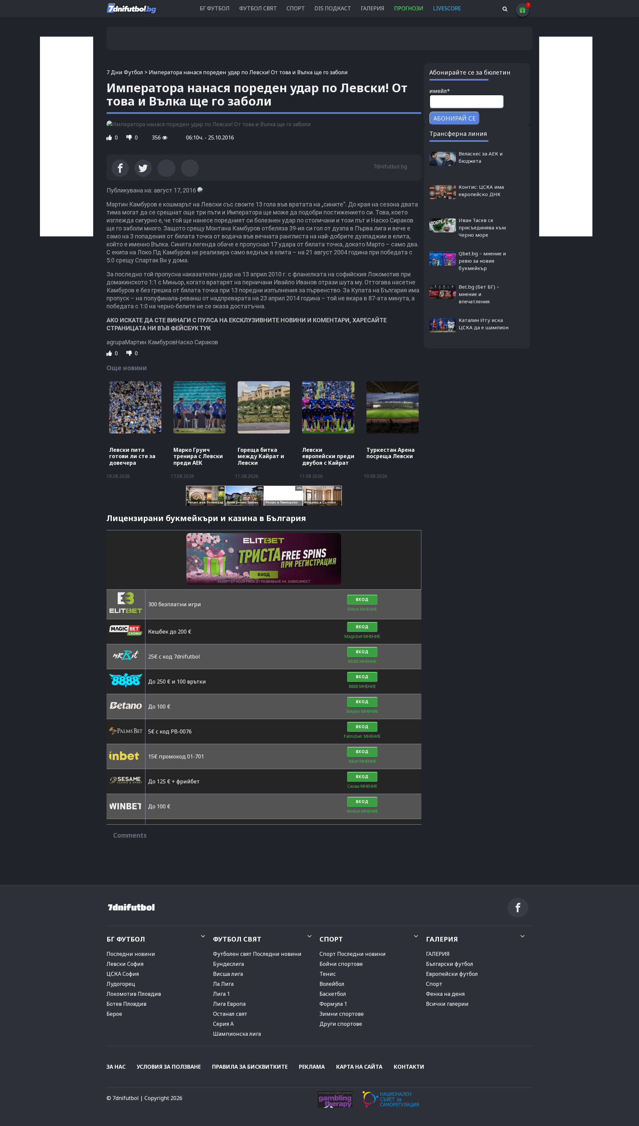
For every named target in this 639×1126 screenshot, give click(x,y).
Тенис (328, 974)
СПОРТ (296, 8)
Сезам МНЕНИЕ (362, 786)
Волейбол (332, 983)
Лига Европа (229, 1003)
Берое (114, 1013)
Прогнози (408, 8)
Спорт (434, 983)
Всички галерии (447, 1003)
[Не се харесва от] (129, 137)
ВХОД (362, 599)
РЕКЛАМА (312, 1066)
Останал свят (230, 1013)
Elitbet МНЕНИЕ (362, 609)
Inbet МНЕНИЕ (362, 761)
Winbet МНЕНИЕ (362, 811)
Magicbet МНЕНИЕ (362, 636)
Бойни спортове (341, 964)
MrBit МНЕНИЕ (362, 661)
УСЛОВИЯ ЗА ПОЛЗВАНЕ (169, 1066)
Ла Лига (223, 983)
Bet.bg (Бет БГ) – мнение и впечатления (479, 294)
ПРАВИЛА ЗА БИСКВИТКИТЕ (250, 1066)
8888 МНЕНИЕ (362, 686)
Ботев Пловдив (126, 1003)
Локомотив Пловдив (133, 993)
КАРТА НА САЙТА (359, 1066)
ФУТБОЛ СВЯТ (258, 8)
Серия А (223, 1023)
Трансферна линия (458, 134)
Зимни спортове (342, 1013)
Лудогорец (120, 983)
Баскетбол (333, 993)
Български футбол (449, 964)
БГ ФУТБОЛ (215, 8)
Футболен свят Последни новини (257, 954)
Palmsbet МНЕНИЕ (362, 736)
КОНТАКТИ (409, 1066)
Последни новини (130, 954)
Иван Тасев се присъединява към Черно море (482, 227)
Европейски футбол (452, 974)
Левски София (124, 964)
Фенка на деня (445, 993)
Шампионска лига (237, 1033)
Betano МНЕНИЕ (362, 711)
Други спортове (341, 1023)
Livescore (447, 8)
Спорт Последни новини (353, 954)
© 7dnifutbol (122, 1098)
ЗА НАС (115, 1066)
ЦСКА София (122, 974)
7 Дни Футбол (124, 72)
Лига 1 (221, 993)
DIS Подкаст (333, 8)
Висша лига (228, 974)
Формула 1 (333, 1003)
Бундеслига (228, 964)
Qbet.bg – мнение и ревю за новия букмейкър (482, 260)
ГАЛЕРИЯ (372, 8)
